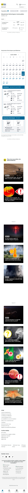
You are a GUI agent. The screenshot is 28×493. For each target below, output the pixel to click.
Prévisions (21, 7)
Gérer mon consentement (7, 420)
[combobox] (3, 19)
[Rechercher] (17, 4)
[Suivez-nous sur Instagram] (6, 457)
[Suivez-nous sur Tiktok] (12, 457)
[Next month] (18, 55)
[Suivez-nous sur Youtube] (9, 457)
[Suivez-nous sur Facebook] (3, 457)
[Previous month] (9, 55)
